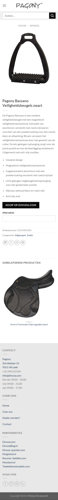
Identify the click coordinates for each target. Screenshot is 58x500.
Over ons (7, 411)
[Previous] (5, 88)
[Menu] (4, 5)
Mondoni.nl (8, 462)
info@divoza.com (11, 375)
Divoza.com (8, 441)
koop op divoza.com (21, 205)
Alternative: (8, 212)
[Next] (14, 88)
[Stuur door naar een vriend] (17, 242)
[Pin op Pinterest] (22, 242)
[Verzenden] (52, 15)
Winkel (35, 25)
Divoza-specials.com (13, 449)
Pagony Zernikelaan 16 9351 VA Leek (10, 363)
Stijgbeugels (20, 235)
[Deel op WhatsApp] (5, 242)
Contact (6, 424)
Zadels (30, 235)
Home (22, 25)
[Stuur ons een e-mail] (17, 483)
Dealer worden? (11, 417)
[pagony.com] (29, 5)
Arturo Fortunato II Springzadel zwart (29, 324)
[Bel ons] (22, 483)
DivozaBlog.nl (10, 445)
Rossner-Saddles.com (14, 458)
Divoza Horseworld (38, 495)
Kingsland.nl (9, 453)
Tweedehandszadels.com (16, 466)
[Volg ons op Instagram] (11, 483)
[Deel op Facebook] (11, 242)
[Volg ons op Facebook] (5, 483)
